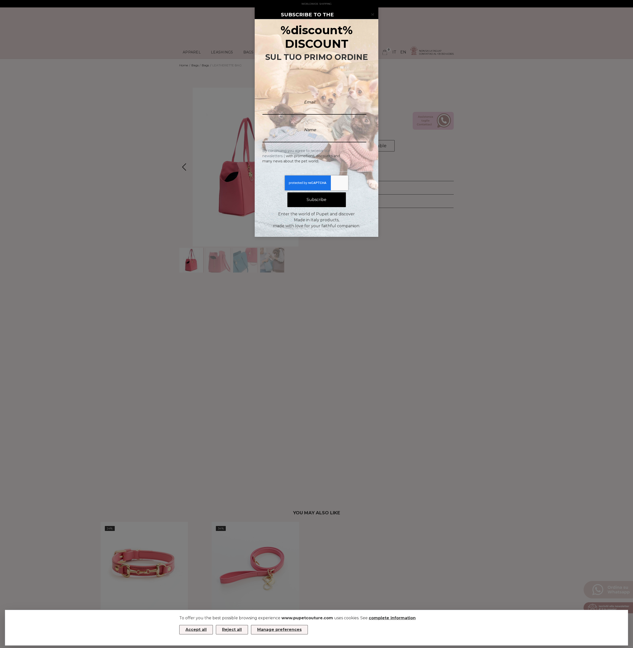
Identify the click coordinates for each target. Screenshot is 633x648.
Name (310, 129)
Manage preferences (279, 629)
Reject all (232, 629)
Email (309, 102)
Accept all (196, 629)
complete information (392, 618)
